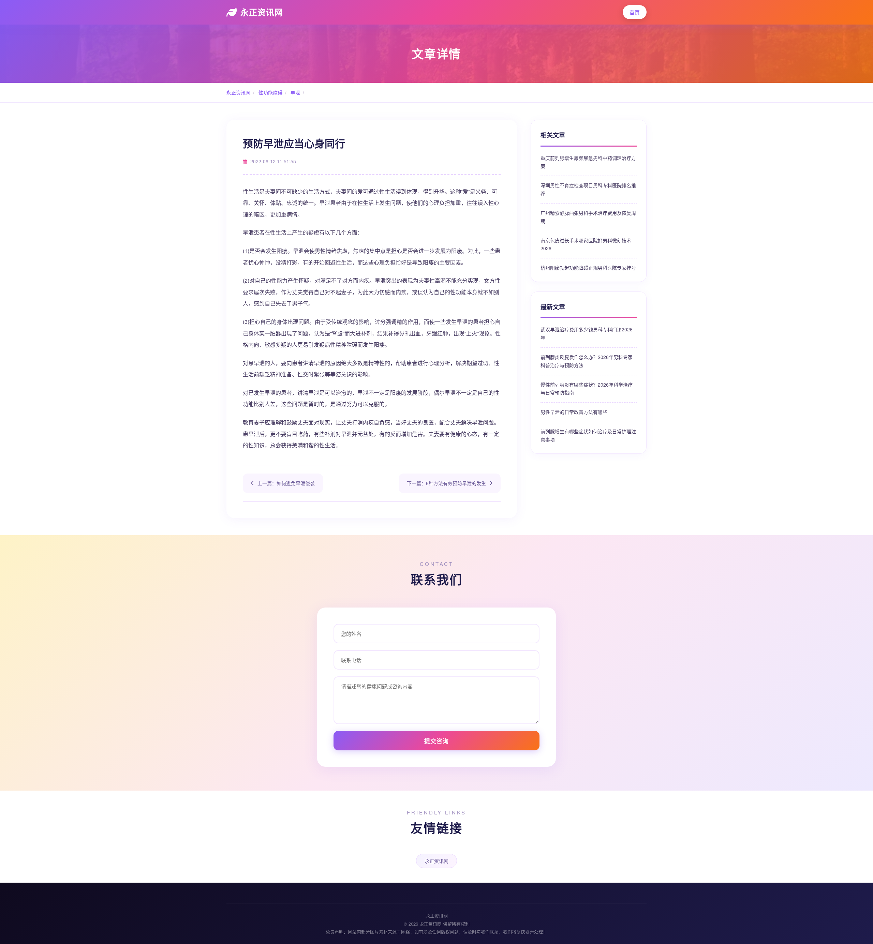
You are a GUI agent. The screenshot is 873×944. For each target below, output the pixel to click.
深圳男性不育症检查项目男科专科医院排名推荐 (588, 189)
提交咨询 (436, 741)
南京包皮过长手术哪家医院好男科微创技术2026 (586, 244)
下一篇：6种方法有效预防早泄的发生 (446, 483)
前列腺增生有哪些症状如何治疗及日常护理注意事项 (588, 435)
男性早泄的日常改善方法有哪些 (574, 411)
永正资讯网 (261, 12)
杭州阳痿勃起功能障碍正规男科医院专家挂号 (588, 267)
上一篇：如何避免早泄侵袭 (286, 483)
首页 (635, 12)
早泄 (294, 92)
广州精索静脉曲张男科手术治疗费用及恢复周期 (588, 216)
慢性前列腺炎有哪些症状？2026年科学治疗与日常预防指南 (587, 388)
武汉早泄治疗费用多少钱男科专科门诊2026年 (587, 333)
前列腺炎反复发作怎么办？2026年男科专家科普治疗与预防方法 (587, 361)
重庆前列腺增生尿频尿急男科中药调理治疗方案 (588, 161)
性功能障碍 (269, 92)
